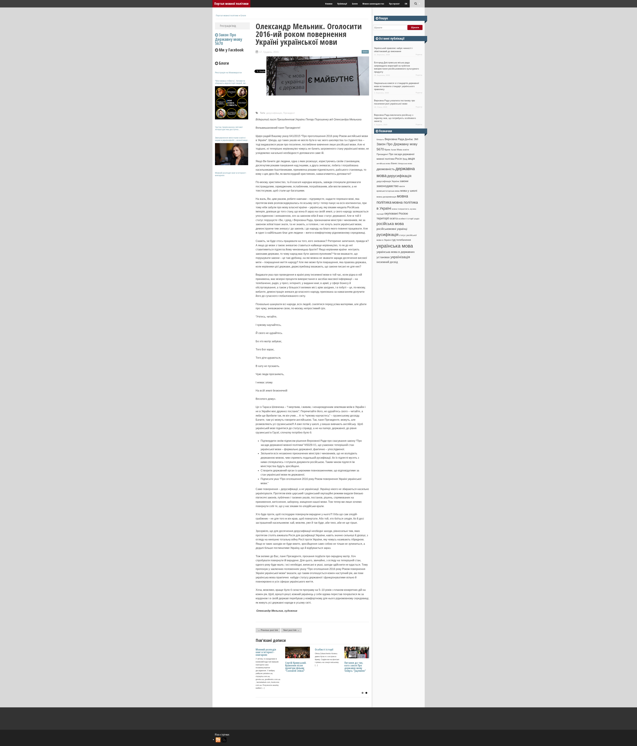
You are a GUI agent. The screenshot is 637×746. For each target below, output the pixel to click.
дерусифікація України (388, 181)
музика (413, 209)
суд (393, 239)
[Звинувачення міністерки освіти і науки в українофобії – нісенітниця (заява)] (231, 154)
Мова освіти (403, 149)
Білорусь (380, 139)
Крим (387, 149)
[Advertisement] (232, 228)
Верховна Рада (394, 139)
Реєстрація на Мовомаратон (228, 72)
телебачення (403, 240)
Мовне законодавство (373, 3)
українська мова (395, 246)
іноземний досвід (387, 261)
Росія (398, 158)
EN (406, 3)
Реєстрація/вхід (228, 26)
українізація (400, 257)
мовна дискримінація (386, 197)
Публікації (342, 3)
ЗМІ (416, 139)
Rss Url (218, 739)
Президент (289, 113)
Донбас (409, 139)
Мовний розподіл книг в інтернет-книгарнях (231, 174)
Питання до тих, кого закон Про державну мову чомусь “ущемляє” (355, 667)
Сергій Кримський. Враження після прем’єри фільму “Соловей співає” (295, 667)
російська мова (390, 224)
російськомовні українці (392, 228)
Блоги (354, 3)
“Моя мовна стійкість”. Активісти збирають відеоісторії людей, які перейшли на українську (230, 82)
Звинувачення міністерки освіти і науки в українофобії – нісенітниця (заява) (231, 139)
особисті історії (406, 218)
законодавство (388, 186)
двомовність (386, 169)
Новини (328, 3)
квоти (402, 186)
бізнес (394, 163)
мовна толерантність (400, 209)
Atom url (224, 739)
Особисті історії (324, 649)
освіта (394, 218)
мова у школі (408, 190)
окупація (380, 214)
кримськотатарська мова (388, 191)
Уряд (404, 159)
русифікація (387, 234)
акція (411, 158)
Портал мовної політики (231, 3)
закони (404, 181)
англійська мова (383, 163)
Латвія (393, 150)
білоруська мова (405, 163)
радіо (416, 219)
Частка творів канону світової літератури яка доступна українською (229, 128)
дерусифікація (274, 113)
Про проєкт (394, 3)
